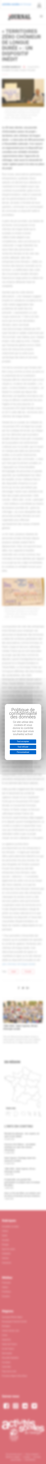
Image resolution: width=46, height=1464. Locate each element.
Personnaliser (23, 752)
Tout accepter (23, 741)
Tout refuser (23, 747)
